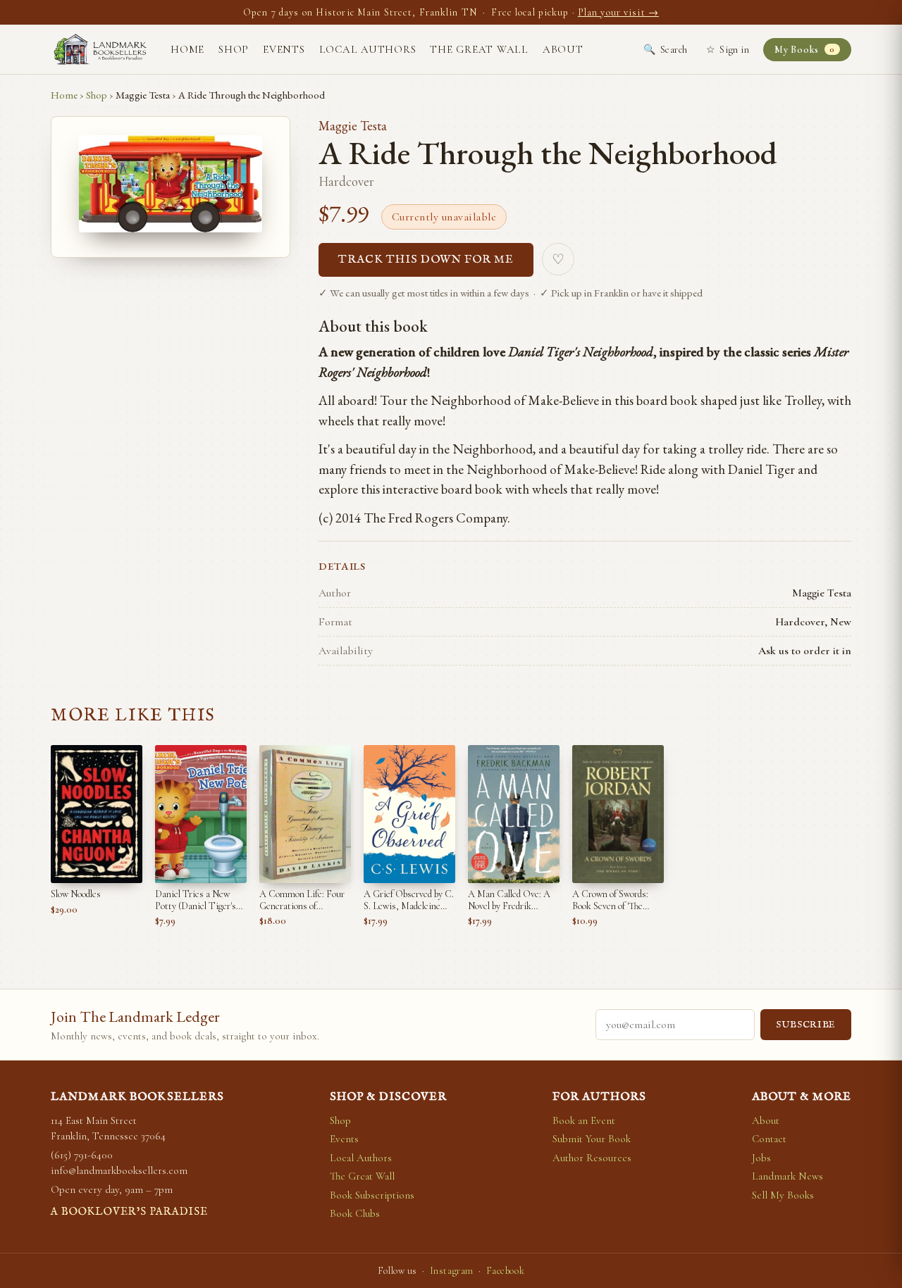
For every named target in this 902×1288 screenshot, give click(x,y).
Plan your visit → (618, 12)
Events (284, 49)
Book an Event (583, 1120)
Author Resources (591, 1157)
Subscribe (806, 1025)
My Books (804, 50)
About (563, 49)
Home (187, 49)
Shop (233, 49)
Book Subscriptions (372, 1195)
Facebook (505, 1271)
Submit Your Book (591, 1138)
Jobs (761, 1157)
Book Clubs (355, 1213)
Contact (769, 1138)
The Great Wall (479, 49)
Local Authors (367, 49)
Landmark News (787, 1176)
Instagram (452, 1271)
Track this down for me (426, 260)
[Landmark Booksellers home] (100, 49)
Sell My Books (783, 1195)
